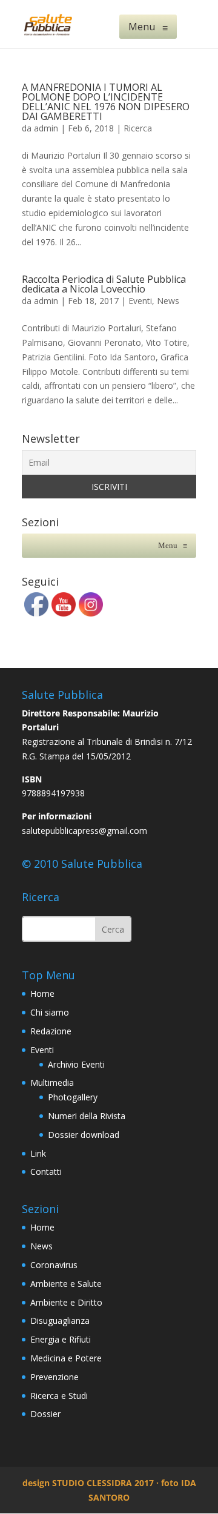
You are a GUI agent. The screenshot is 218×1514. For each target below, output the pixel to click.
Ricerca (138, 128)
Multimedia (52, 1082)
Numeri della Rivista (86, 1116)
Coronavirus (54, 1265)
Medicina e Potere (66, 1358)
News (168, 300)
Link (38, 1153)
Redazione (50, 1031)
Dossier (45, 1414)
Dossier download (83, 1134)
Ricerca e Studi (59, 1395)
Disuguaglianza (60, 1320)
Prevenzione (54, 1377)
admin (46, 128)
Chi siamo (49, 1012)
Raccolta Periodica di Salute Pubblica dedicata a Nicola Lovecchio (104, 284)
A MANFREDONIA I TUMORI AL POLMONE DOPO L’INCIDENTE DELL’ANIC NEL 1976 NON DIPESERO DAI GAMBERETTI (106, 102)
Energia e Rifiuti (60, 1339)
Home (42, 993)
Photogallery (72, 1097)
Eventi (140, 300)
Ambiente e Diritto (66, 1302)
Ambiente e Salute (66, 1283)
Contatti (46, 1171)
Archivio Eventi (76, 1064)
